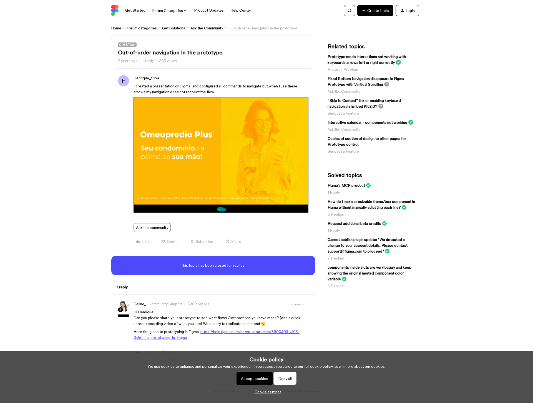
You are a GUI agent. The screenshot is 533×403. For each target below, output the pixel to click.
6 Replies (336, 214)
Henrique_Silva (146, 78)
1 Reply (334, 192)
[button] (375, 10)
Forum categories (142, 28)
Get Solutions (173, 28)
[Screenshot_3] (221, 211)
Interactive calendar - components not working (367, 122)
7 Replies (336, 258)
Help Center (240, 10)
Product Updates (209, 10)
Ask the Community (206, 28)
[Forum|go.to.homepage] (115, 10)
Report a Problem (343, 69)
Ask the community (152, 227)
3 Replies (336, 286)
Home (116, 28)
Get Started (135, 10)
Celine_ (140, 304)
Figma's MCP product (346, 185)
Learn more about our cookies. (360, 366)
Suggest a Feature (343, 113)
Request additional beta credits (354, 223)
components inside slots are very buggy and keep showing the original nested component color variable (369, 273)
